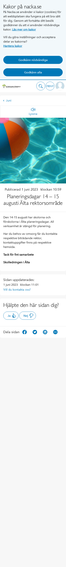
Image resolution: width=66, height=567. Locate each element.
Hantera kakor (12, 46)
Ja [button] (9, 315)
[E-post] (55, 332)
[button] (40, 86)
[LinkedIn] (45, 332)
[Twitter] (34, 332)
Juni (8, 100)
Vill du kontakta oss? (17, 289)
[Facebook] (24, 332)
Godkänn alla (33, 72)
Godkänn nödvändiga (33, 60)
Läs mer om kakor (24, 29)
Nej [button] (25, 315)
